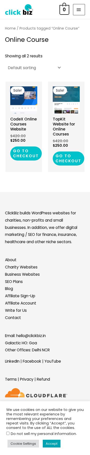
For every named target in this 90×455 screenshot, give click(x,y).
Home (10, 28)
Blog (9, 288)
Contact (13, 317)
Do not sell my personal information (43, 433)
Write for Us (16, 310)
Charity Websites (21, 267)
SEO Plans (14, 281)
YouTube (52, 361)
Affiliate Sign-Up (20, 295)
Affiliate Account (20, 303)
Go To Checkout (26, 153)
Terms (11, 379)
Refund (43, 379)
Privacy (27, 379)
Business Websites (22, 274)
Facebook (32, 361)
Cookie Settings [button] (23, 443)
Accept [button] (52, 443)
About (10, 259)
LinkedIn (12, 361)
